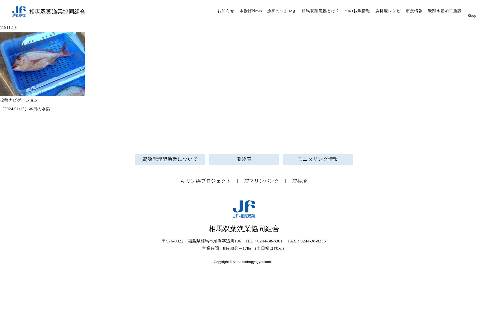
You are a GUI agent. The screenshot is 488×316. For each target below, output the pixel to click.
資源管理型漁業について (170, 159)
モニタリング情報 (318, 159)
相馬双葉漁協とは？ (321, 11)
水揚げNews (250, 11)
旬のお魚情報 (357, 11)
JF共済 (299, 181)
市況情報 (414, 11)
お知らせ (225, 11)
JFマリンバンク (261, 181)
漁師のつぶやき (282, 11)
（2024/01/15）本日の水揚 (25, 109)
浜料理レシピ (388, 11)
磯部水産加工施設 (445, 11)
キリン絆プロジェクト (206, 181)
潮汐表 (244, 159)
